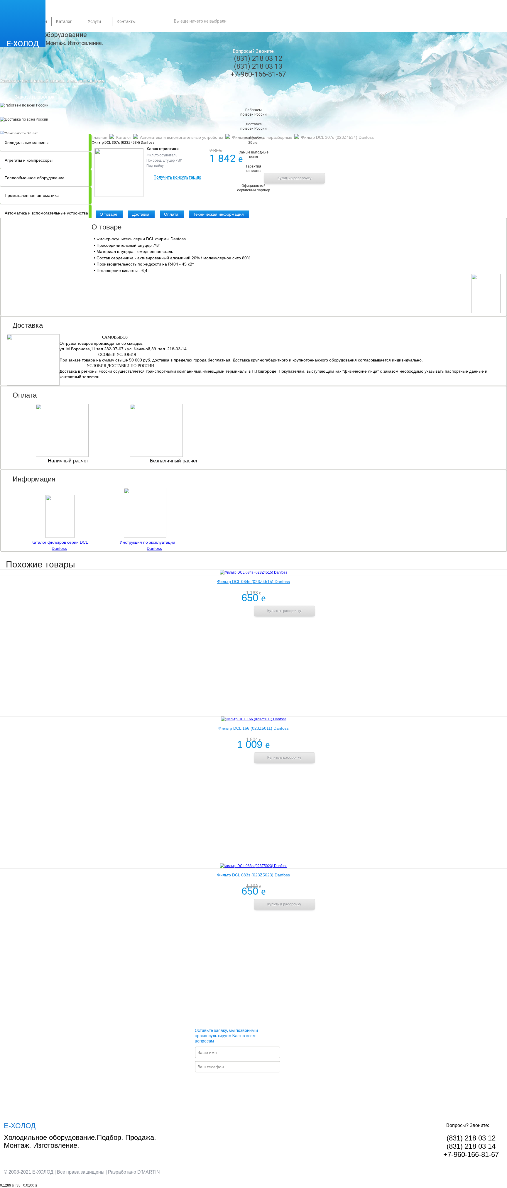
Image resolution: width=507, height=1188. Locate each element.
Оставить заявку (242, 1083)
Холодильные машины (26, 142)
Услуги (94, 21)
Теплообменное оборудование (35, 177)
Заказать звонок (34, 97)
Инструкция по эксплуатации (147, 542)
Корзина (261, 21)
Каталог (64, 21)
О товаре (108, 214)
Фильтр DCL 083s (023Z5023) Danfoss (253, 875)
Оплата (171, 214)
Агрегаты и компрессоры (29, 160)
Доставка (140, 214)
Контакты (126, 21)
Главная (99, 137)
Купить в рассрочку (295, 178)
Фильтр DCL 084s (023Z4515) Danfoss (253, 581)
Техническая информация (218, 214)
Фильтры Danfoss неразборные (262, 137)
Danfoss (59, 548)
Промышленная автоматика (32, 195)
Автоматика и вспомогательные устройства (181, 137)
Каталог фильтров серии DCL (59, 542)
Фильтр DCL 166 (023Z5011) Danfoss (253, 728)
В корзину (232, 178)
